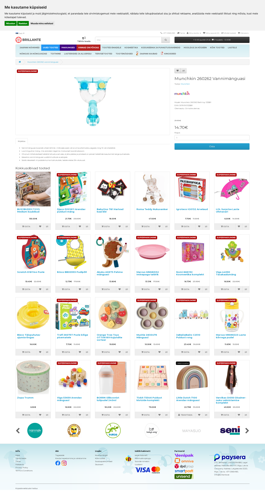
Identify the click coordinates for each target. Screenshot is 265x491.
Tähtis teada (20, 458)
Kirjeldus (21, 141)
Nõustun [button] (10, 23)
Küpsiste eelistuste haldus (26, 488)
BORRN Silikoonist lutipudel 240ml (108, 399)
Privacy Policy (21, 467)
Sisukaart (99, 464)
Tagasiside (59, 455)
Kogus (177, 132)
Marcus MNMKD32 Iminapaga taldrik (147, 273)
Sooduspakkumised (103, 461)
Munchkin (185, 84)
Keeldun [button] (23, 23)
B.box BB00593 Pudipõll (72, 272)
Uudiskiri (138, 464)
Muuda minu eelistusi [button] (42, 23)
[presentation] (17, 431)
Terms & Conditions (24, 470)
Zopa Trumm (25, 397)
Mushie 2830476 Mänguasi (146, 336)
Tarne (18, 461)
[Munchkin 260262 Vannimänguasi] (92, 101)
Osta (212, 146)
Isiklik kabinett (141, 455)
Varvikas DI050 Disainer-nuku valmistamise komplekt (231, 400)
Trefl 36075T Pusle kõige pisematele (72, 336)
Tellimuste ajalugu (143, 458)
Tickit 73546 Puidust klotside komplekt (149, 399)
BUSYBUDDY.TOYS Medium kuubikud (28, 210)
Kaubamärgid (101, 455)
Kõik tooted (100, 458)
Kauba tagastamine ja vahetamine (70, 458)
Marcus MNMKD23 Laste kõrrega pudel (231, 336)
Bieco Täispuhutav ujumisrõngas (28, 336)
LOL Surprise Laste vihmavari (227, 210)
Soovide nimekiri (142, 461)
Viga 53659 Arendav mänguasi (69, 399)
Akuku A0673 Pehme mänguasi (110, 273)
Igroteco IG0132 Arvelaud (192, 209)
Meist (17, 455)
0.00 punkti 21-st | (212, 40)
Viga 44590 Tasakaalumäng (226, 273)
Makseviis (19, 464)
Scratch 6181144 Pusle (30, 272)
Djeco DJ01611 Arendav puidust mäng (71, 210)
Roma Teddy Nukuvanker (152, 209)
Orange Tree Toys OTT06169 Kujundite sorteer (109, 337)
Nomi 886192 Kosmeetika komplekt (190, 273)
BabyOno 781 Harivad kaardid (110, 210)
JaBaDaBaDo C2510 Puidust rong (188, 336)
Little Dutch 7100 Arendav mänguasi (188, 399)
